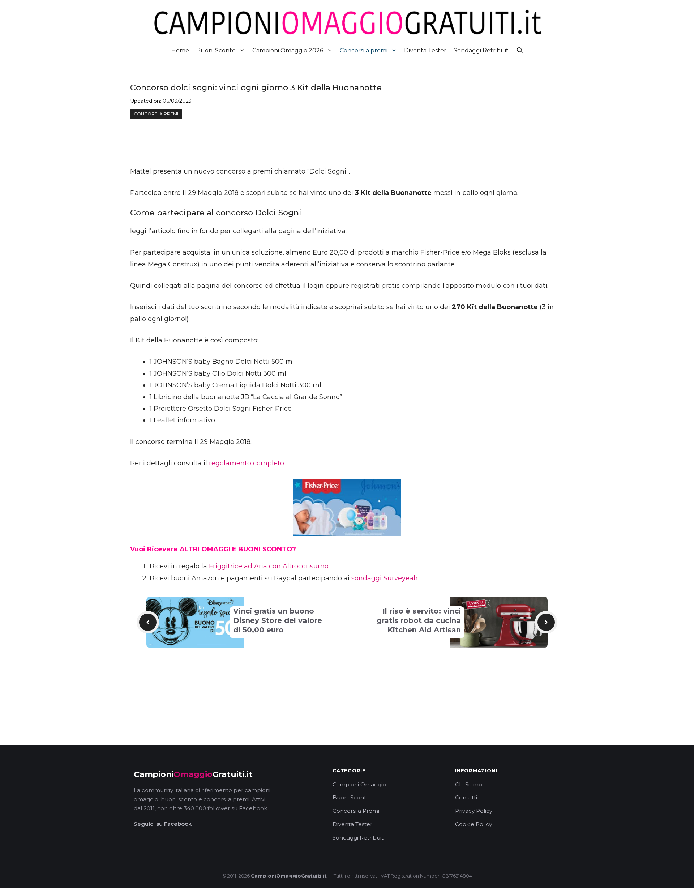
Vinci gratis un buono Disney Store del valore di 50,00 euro (277, 620)
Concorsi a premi (363, 50)
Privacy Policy (473, 810)
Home (180, 50)
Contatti (466, 797)
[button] (519, 50)
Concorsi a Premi (356, 810)
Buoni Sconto (216, 50)
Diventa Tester (425, 50)
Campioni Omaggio (359, 784)
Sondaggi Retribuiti (482, 50)
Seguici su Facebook (163, 823)
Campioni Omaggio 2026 (287, 50)
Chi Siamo (468, 784)
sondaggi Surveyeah (384, 578)
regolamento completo (246, 463)
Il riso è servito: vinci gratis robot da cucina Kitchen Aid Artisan (419, 620)
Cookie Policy (473, 824)
